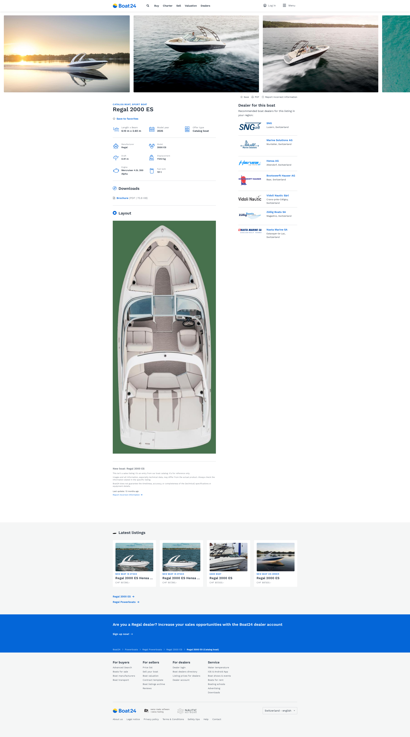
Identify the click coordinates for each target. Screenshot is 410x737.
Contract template (153, 680)
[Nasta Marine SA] (249, 232)
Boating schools (216, 684)
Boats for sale (120, 671)
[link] (134, 563)
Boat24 (116, 649)
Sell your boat (150, 671)
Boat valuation (151, 675)
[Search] (148, 5)
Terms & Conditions (173, 719)
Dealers (205, 5)
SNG (269, 123)
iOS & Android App (218, 671)
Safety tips (194, 719)
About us (118, 719)
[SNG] (249, 126)
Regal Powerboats (124, 601)
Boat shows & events (219, 675)
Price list (147, 667)
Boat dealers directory (185, 671)
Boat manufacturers (124, 675)
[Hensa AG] (249, 163)
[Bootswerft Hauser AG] (249, 180)
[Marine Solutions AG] (250, 145)
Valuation (191, 5)
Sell (178, 5)
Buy (156, 5)
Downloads (214, 692)
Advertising (214, 688)
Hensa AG (272, 160)
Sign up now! (121, 634)
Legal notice (133, 719)
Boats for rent (215, 680)
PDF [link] (257, 97)
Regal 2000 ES (220, 578)
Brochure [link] (122, 198)
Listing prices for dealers (186, 675)
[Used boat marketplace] (124, 6)
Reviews (147, 688)
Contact (216, 719)
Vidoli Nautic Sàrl (277, 195)
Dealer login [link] (179, 667)
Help (206, 719)
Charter (167, 5)
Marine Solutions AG (279, 140)
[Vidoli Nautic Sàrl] (249, 198)
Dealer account (181, 680)
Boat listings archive (154, 684)
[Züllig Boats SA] (249, 215)
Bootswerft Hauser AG (280, 175)
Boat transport (121, 680)
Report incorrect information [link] (281, 97)
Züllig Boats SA (276, 212)
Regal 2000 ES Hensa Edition (138, 578)
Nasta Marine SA (276, 229)
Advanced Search (122, 667)
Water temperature (218, 667)
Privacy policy (151, 719)
